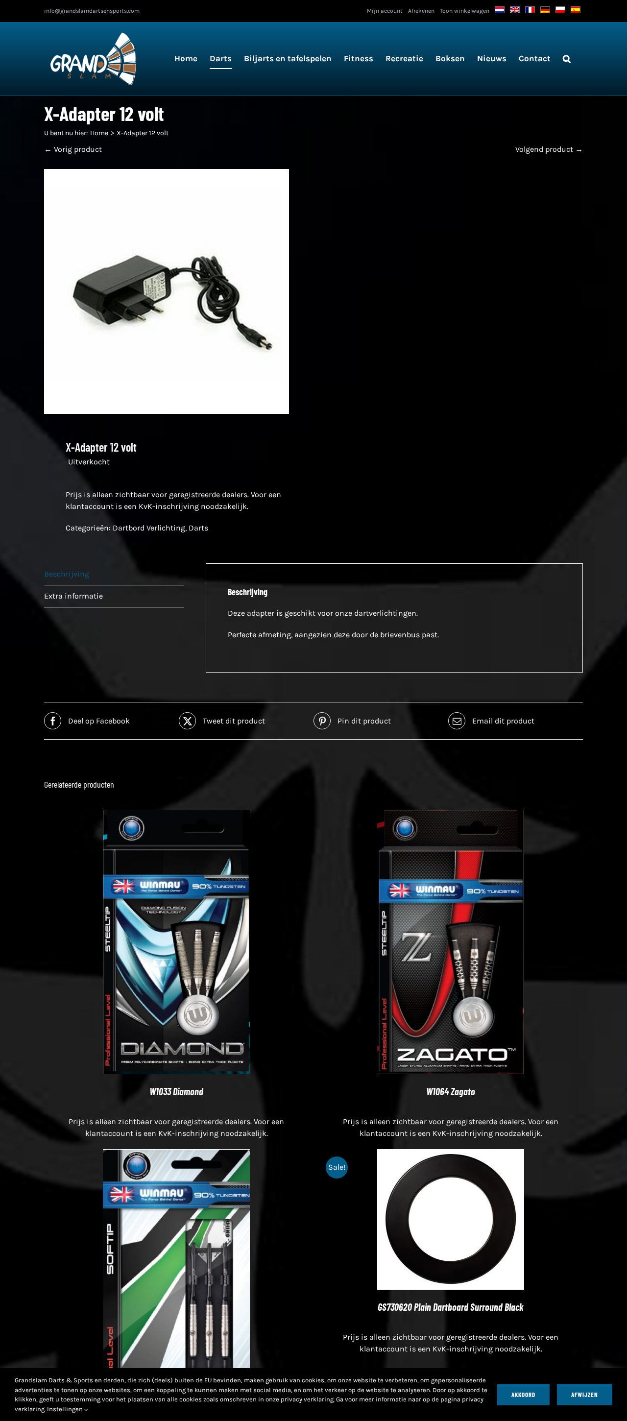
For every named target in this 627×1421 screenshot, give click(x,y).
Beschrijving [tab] (66, 573)
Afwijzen (584, 1394)
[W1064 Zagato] (450, 815)
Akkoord (523, 1394)
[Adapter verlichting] (173, 291)
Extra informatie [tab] (73, 596)
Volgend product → (549, 149)
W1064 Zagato (450, 1091)
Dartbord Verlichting (149, 527)
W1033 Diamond (176, 1091)
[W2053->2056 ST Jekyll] (176, 1154)
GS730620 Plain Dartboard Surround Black (451, 1307)
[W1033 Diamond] (176, 815)
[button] (567, 58)
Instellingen (65, 1409)
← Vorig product (73, 149)
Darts (198, 527)
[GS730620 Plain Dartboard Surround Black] (450, 1154)
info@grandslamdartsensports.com (92, 10)
